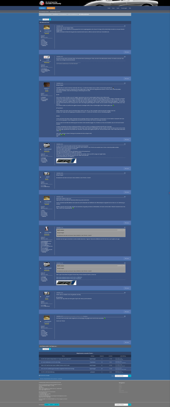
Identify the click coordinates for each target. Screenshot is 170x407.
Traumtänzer (47, 31)
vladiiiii (46, 88)
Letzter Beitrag (118, 359)
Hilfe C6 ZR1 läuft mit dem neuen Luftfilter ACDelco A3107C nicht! (55, 365)
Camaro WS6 (47, 232)
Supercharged (48, 149)
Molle (122, 359)
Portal (109, 8)
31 (101, 365)
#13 (124, 83)
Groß (51, 404)
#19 (124, 292)
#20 (124, 316)
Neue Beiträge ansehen (44, 11)
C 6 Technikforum (63, 14)
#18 (124, 262)
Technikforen (55, 14)
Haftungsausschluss (123, 392)
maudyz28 (123, 366)
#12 (124, 56)
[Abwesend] (48, 88)
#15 (124, 172)
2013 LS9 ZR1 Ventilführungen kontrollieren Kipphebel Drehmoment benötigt (57, 368)
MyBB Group (54, 398)
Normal (47, 404)
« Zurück (44, 19)
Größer (56, 404)
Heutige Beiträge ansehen (55, 11)
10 (101, 362)
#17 (124, 227)
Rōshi (65, 398)
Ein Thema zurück (44, 346)
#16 (124, 196)
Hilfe (130, 8)
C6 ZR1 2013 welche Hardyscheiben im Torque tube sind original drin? (56, 358)
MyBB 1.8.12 (45, 398)
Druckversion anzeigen (44, 375)
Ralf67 (48, 177)
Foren (113, 8)
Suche (118, 8)
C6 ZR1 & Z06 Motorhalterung (47, 372)
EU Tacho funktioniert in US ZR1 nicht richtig (50, 362)
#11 (124, 25)
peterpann (92, 372)
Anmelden (42, 8)
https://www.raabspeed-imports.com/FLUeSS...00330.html (68, 278)
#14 (124, 143)
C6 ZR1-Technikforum (72, 14)
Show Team (121, 390)
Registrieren (51, 8)
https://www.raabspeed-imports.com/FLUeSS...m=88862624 (69, 277)
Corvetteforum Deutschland (45, 14)
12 (101, 358)
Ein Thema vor (53, 346)
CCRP (47, 60)
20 (101, 368)
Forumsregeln (124, 8)
